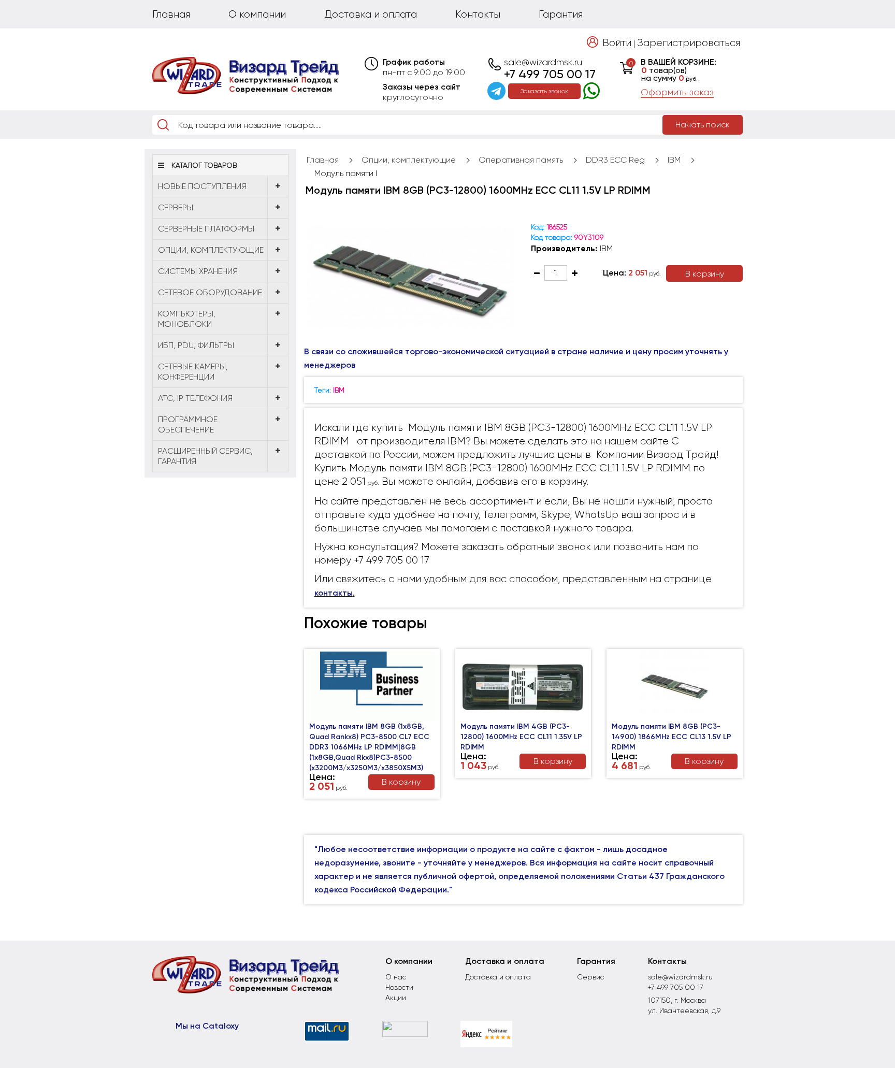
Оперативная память (521, 160)
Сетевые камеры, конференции (193, 372)
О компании (257, 14)
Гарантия (561, 14)
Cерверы (175, 207)
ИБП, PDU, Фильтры (196, 345)
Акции (395, 997)
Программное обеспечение (188, 424)
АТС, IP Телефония (195, 398)
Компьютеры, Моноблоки (186, 319)
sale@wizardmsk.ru (543, 62)
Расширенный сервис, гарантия (205, 456)
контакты (333, 593)
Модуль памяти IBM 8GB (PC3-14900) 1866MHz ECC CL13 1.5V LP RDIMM (671, 737)
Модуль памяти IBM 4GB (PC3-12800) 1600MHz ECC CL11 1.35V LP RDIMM (521, 737)
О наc (395, 977)
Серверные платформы (206, 229)
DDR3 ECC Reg (615, 160)
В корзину (704, 274)
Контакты (477, 14)
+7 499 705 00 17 (550, 74)
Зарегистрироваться (688, 43)
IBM (674, 160)
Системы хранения (198, 271)
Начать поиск (702, 124)
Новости (399, 987)
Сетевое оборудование (210, 292)
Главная (171, 14)
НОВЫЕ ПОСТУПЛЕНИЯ (202, 186)
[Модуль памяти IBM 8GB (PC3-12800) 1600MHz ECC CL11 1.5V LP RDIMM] (410, 278)
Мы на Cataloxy (207, 1026)
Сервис (590, 977)
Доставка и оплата (370, 14)
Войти (616, 43)
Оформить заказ (677, 92)
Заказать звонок (544, 91)
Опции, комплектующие (211, 250)
